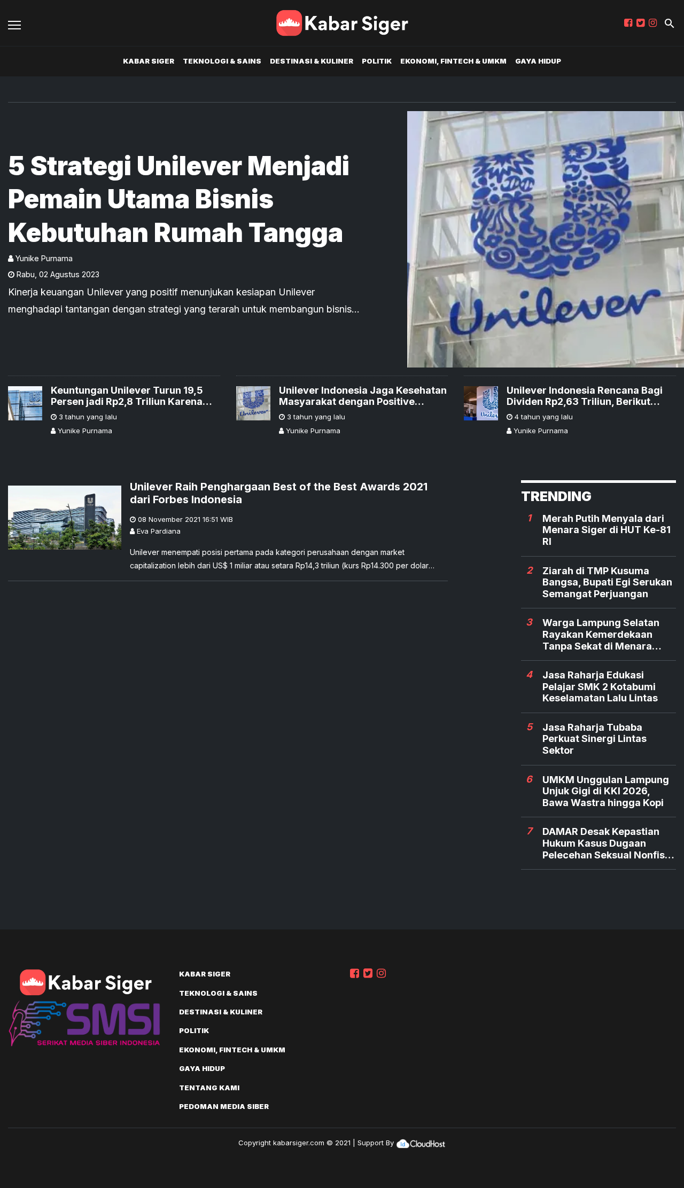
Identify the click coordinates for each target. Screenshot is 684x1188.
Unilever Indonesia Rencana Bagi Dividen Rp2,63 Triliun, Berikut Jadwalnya (585, 396)
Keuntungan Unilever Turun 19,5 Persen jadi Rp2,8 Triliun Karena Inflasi (127, 396)
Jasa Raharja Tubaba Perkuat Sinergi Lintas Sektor (594, 739)
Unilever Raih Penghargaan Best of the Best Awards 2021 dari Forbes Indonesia (279, 493)
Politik (377, 61)
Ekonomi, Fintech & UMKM (453, 61)
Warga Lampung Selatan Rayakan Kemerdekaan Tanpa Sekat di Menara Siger (600, 634)
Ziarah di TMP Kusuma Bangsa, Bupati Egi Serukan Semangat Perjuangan (607, 582)
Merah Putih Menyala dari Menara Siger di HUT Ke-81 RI (606, 530)
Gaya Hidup (538, 61)
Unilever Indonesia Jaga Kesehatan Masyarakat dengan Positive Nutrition (363, 396)
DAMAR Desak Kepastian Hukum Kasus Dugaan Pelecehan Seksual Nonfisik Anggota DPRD (607, 843)
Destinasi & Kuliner (311, 61)
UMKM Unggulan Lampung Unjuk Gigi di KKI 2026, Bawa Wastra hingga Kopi (605, 791)
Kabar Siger (148, 61)
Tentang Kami (209, 1087)
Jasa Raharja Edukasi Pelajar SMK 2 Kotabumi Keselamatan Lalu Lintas (600, 686)
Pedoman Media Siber (224, 1106)
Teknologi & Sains (222, 61)
